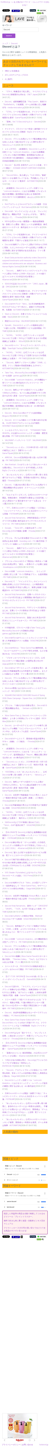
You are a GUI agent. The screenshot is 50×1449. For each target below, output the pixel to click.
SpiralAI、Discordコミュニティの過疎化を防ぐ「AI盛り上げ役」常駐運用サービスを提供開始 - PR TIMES (24, 328)
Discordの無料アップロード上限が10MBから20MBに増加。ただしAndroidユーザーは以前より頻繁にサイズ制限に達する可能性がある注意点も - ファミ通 (24, 247)
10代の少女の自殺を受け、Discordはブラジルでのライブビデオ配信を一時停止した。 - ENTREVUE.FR (24, 1063)
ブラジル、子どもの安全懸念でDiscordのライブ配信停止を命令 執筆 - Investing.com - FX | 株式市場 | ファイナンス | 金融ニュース (24, 541)
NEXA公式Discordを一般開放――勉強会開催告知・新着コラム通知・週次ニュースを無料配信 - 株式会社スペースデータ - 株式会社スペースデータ (24, 224)
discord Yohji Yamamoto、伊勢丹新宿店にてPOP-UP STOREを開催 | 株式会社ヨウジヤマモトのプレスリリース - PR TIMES (24, 521)
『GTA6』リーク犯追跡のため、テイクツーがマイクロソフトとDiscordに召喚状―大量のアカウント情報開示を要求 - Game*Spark (24, 115)
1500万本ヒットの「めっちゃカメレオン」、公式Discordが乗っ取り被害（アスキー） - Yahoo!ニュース (24, 775)
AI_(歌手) (8, 79)
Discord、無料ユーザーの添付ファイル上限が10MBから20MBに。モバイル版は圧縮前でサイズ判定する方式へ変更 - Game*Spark (24, 393)
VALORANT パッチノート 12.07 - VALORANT (23, 440)
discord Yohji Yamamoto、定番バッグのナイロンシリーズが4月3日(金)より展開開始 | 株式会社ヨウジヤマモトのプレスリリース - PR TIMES (24, 597)
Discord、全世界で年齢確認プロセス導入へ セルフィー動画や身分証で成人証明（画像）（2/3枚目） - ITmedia (24, 798)
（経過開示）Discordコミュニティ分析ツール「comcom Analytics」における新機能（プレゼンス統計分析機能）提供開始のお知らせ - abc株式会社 (24, 403)
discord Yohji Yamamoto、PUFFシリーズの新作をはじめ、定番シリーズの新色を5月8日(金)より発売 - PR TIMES (24, 610)
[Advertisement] (25, 1266)
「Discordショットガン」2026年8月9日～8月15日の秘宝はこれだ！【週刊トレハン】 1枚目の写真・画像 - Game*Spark (24, 765)
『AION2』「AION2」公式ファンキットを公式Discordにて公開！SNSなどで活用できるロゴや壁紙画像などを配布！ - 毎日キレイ (24, 815)
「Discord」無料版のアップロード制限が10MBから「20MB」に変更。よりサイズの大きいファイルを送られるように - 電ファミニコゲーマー (24, 929)
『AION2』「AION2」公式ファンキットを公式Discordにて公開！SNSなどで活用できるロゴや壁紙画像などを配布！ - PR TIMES (24, 355)
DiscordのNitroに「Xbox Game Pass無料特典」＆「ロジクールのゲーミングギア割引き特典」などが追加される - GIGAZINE (24, 651)
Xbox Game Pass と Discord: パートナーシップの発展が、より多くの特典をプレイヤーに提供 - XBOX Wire (24, 718)
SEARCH (9, 36)
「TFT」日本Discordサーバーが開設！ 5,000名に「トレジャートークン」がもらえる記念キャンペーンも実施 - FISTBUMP (24, 511)
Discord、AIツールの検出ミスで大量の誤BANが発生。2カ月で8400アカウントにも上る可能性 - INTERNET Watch (24, 423)
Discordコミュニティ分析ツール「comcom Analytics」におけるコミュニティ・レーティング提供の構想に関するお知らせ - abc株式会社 (24, 1083)
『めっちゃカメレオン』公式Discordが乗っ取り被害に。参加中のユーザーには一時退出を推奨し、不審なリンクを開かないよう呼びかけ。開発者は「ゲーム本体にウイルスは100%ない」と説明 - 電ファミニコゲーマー (24, 1109)
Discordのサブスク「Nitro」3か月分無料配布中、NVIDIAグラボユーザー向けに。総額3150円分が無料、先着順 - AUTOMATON (24, 307)
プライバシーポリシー (11, 1445)
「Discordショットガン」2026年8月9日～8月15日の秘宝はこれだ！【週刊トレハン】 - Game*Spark (24, 450)
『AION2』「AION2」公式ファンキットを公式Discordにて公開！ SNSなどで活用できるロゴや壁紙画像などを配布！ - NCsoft (24, 338)
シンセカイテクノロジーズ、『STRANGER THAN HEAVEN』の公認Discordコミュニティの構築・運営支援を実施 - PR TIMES (25, 433)
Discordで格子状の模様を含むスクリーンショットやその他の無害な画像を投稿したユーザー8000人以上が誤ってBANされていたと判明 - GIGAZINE (24, 862)
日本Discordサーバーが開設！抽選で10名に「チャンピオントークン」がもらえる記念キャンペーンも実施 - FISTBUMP (24, 1096)
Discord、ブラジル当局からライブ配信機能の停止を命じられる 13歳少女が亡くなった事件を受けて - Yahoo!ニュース (24, 142)
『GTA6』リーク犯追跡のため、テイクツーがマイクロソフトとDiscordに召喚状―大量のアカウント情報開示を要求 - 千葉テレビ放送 (24, 237)
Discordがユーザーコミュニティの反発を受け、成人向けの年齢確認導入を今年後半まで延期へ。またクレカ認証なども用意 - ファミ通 (24, 671)
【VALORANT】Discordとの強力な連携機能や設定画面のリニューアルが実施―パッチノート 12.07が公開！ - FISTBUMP (24, 835)
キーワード (7, 25)
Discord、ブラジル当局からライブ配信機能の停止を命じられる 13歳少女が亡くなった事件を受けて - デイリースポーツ (24, 681)
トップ (5, 43)
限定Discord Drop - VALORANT (17, 321)
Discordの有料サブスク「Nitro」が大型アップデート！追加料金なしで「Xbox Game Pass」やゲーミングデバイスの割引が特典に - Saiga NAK (24, 886)
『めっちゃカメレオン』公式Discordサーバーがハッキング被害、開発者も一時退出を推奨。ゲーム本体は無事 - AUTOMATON (24, 1122)
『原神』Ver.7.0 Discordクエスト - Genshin (23, 122)
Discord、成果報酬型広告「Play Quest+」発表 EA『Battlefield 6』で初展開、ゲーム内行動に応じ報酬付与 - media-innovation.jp (24, 104)
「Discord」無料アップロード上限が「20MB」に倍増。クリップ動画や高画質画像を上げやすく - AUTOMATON (24, 365)
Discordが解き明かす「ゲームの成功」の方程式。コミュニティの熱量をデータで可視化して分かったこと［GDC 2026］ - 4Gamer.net (24, 845)
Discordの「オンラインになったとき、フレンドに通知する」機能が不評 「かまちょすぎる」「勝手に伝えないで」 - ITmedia (24, 214)
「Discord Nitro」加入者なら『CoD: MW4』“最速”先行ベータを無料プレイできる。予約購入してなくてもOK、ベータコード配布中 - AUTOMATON (24, 178)
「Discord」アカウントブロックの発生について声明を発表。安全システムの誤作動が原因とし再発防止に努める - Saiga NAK (24, 1073)
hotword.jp (43, 1445)
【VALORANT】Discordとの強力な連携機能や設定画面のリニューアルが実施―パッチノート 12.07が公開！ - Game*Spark (24, 1046)
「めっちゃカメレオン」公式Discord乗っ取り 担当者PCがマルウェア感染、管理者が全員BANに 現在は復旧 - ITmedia (24, 478)
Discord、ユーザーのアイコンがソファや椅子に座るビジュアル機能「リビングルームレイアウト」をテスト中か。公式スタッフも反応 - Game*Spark (24, 728)
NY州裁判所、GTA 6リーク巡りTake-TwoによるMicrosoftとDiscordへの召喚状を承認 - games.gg (23, 631)
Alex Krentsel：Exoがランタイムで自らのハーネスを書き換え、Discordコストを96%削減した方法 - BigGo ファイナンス (24, 467)
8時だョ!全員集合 (12, 71)
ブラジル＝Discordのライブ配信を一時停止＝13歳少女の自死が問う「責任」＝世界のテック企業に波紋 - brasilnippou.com (24, 564)
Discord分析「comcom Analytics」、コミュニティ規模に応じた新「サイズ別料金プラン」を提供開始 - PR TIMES (24, 574)
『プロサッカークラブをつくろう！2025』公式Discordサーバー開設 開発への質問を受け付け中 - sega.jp (23, 661)
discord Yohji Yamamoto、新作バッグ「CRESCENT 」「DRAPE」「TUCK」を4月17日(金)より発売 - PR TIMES (25, 909)
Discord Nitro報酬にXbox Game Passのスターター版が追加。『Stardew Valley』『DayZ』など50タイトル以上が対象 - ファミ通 (25, 959)
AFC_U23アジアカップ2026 (16, 75)
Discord (14, 43)
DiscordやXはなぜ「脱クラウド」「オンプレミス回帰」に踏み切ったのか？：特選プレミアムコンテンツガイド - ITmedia (24, 1036)
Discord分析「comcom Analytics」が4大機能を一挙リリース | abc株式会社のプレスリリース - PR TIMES (24, 383)
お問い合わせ (27, 1445)
